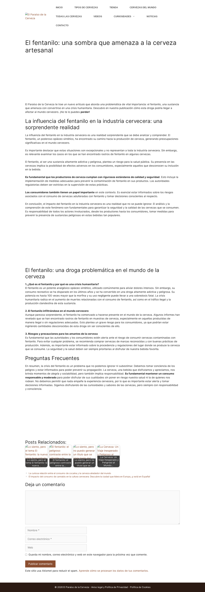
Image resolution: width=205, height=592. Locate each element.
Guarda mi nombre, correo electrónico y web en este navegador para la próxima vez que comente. (88, 554)
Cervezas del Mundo (143, 7)
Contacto (62, 25)
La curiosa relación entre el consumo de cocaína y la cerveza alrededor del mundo (70, 473)
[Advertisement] (102, 80)
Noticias (152, 16)
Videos (97, 16)
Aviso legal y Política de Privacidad (109, 587)
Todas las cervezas (69, 16)
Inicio (59, 7)
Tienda (114, 7)
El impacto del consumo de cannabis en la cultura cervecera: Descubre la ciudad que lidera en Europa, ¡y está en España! (89, 476)
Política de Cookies (140, 587)
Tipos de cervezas (86, 7)
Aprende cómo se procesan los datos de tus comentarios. (114, 570)
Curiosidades (122, 16)
